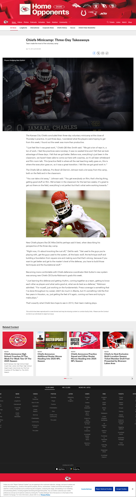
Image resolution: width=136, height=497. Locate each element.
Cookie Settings (86, 489)
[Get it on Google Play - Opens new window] (75, 470)
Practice (53, 404)
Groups (121, 408)
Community (35, 421)
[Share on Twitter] (98, 54)
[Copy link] (107, 53)
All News (17, 397)
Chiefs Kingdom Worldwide (104, 418)
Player (53, 401)
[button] (68, 94)
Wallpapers (104, 413)
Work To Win (35, 402)
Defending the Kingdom (71, 399)
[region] (68, 489)
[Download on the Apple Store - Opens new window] (60, 469)
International (17, 404)
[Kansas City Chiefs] (68, 478)
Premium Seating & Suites (121, 421)
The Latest (35, 430)
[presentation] (132, 379)
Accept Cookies (121, 489)
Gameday (53, 397)
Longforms (17, 401)
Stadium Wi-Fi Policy (87, 413)
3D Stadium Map (104, 425)
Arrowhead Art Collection (87, 428)
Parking (121, 411)
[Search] (108, 22)
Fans (53, 411)
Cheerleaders (35, 418)
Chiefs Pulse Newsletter (17, 414)
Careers (87, 402)
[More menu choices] (70, 22)
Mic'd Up (35, 415)
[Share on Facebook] (94, 54)
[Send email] (102, 54)
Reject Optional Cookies (104, 489)
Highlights (35, 406)
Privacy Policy (45, 495)
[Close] (132, 489)
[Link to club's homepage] (5, 21)
